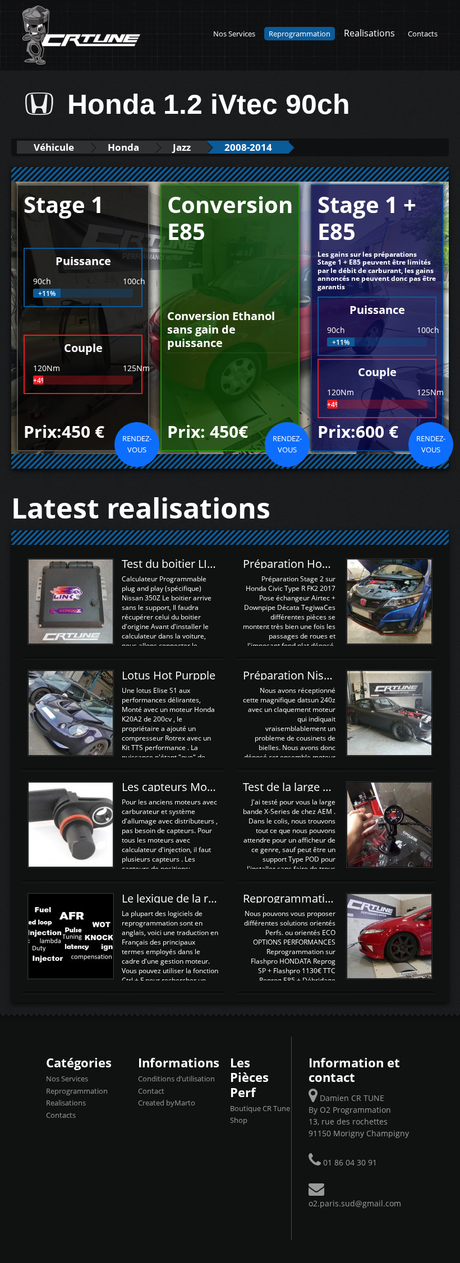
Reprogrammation (299, 34)
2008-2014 (248, 147)
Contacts (423, 34)
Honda (123, 147)
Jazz (182, 147)
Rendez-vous (136, 444)
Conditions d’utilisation (176, 1079)
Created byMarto (166, 1103)
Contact (151, 1091)
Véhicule (54, 147)
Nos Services (234, 34)
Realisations (369, 32)
